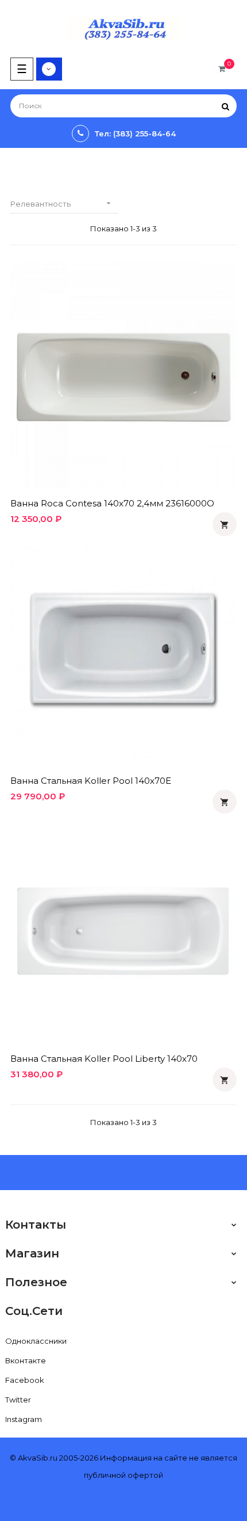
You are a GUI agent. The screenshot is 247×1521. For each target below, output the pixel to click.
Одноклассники (36, 1340)
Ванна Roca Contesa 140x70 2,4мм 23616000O (112, 503)
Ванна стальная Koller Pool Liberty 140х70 (104, 1058)
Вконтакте (25, 1360)
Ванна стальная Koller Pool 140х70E (90, 780)
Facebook (24, 1380)
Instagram (23, 1419)
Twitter (18, 1399)
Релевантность (61, 203)
